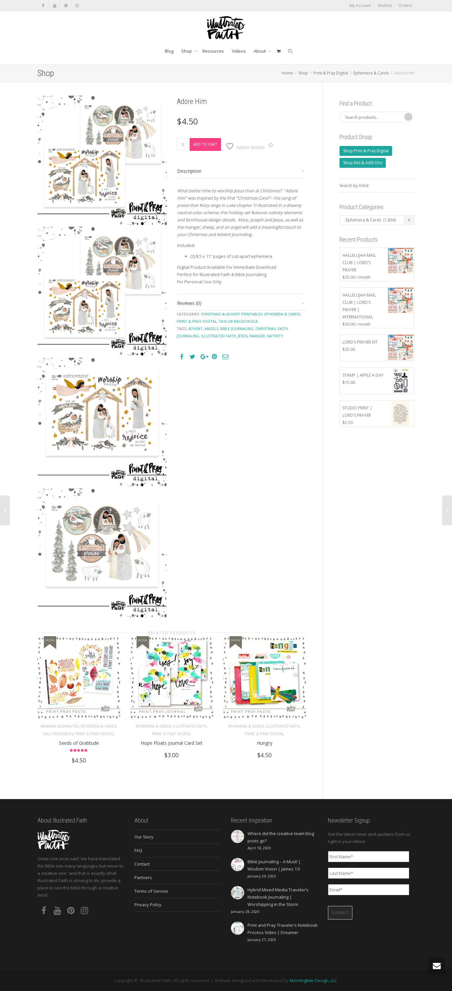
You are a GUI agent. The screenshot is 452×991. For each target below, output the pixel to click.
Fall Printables (58, 733)
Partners (143, 877)
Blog (169, 51)
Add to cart (205, 144)
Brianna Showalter (60, 726)
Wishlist (385, 5)
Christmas (265, 328)
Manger (257, 335)
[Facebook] (43, 5)
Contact (142, 864)
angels (211, 328)
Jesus (243, 335)
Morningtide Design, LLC (313, 980)
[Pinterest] (65, 5)
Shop (187, 51)
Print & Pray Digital (330, 73)
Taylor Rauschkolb (238, 321)
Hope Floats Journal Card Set (172, 743)
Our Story (144, 837)
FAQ (138, 850)
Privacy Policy (147, 905)
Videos (239, 51)
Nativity (275, 335)
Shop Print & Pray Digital (365, 151)
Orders (405, 5)
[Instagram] (76, 5)
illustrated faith (218, 335)
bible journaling (236, 328)
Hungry (264, 743)
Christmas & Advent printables (231, 313)
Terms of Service (151, 891)
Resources (213, 51)
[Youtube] (54, 5)
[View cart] (278, 51)
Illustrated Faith (190, 726)
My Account (360, 5)
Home (287, 73)
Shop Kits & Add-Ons (362, 162)
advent (195, 328)
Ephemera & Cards (371, 73)
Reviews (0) (189, 303)
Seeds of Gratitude (79, 743)
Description (189, 171)
